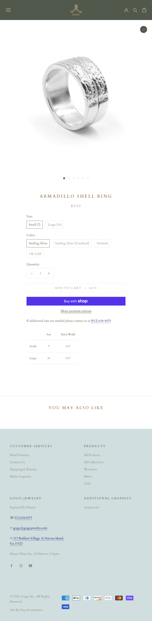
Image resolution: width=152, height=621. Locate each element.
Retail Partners (19, 455)
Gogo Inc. (28, 596)
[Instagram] (21, 565)
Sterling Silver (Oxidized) (72, 243)
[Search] (135, 10)
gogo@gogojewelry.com (30, 528)
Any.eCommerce (31, 610)
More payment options (76, 311)
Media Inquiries (20, 476)
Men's (88, 476)
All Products (92, 455)
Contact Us (17, 462)
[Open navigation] (8, 10)
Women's (90, 469)
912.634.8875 (23, 518)
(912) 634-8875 (101, 321)
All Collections (94, 462)
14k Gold (35, 254)
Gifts (87, 483)
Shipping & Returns (23, 469)
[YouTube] (30, 565)
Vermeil (102, 243)
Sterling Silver (38, 243)
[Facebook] (11, 565)
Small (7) (34, 224)
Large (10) (55, 224)
